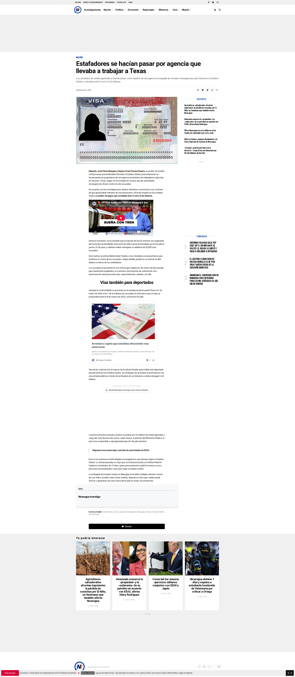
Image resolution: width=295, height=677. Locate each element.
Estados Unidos (107, 512)
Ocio (175, 9)
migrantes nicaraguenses (128, 512)
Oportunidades (110, 2)
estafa (116, 512)
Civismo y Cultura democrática (93, 2)
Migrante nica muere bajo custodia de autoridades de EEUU (121, 450)
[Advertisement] (147, 33)
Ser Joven (78, 2)
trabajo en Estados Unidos (155, 512)
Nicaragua (141, 512)
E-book (130, 2)
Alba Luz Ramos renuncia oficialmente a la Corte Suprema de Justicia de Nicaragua (200, 140)
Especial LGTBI (121, 2)
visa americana (94, 514)
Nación (107, 9)
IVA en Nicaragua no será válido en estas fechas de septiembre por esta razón (200, 131)
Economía (133, 9)
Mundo (185, 9)
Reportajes (148, 9)
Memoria (163, 9)
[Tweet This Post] (203, 90)
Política (119, 9)
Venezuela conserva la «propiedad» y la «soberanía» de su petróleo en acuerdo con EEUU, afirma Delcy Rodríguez (201, 122)
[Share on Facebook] (198, 90)
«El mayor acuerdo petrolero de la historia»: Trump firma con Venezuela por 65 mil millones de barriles (200, 150)
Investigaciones (92, 9)
